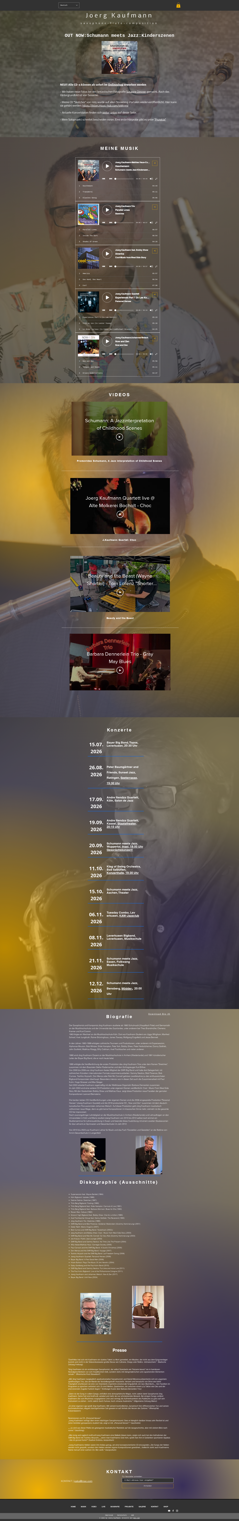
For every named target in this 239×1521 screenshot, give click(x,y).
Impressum (109, 1515)
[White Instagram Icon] (177, 1510)
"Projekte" (160, 119)
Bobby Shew (98, 1091)
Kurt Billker (140, 1067)
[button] (178, 5)
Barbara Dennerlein (140, 1085)
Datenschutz (122, 1515)
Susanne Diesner (136, 91)
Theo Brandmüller (149, 1028)
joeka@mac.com (83, 1481)
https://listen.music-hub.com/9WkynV (105, 105)
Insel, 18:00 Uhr (132, 846)
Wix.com (136, 1518)
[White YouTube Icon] (169, 1510)
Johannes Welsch (104, 1106)
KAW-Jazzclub (129, 915)
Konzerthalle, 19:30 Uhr (123, 872)
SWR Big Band (127, 1070)
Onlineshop (115, 85)
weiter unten (109, 112)
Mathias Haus (115, 1091)
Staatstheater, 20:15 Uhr (121, 825)
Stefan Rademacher (105, 1067)
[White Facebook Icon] (173, 1510)
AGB (132, 1515)
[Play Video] (119, 436)
